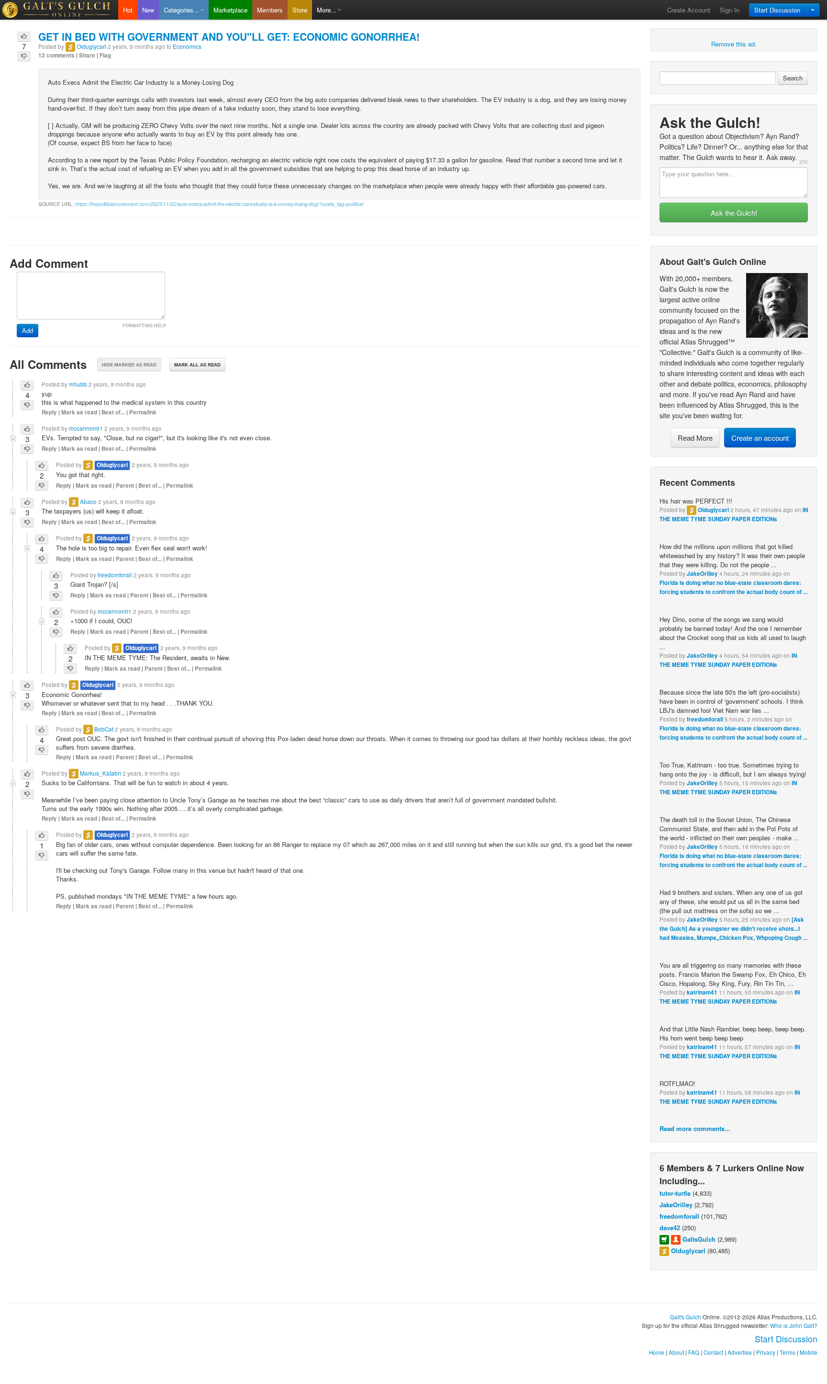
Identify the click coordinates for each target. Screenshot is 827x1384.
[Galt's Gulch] (59, 10)
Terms (787, 1352)
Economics (187, 46)
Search (793, 77)
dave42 (669, 1227)
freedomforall (705, 719)
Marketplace (230, 9)
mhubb (78, 384)
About (676, 1352)
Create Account (688, 9)
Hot (128, 9)
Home (656, 1352)
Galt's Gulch (685, 1317)
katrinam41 (702, 992)
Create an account (760, 438)
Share (87, 55)
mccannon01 (86, 428)
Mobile (808, 1352)
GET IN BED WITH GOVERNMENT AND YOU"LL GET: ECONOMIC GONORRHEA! (229, 36)
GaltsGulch (698, 1239)
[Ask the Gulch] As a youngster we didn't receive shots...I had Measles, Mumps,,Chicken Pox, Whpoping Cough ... (733, 928)
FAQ (693, 1352)
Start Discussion (777, 9)
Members (270, 9)
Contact (713, 1352)
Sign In (729, 9)
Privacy (765, 1352)
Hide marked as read (129, 364)
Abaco (88, 501)
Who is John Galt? (793, 1325)
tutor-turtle (675, 1193)
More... (326, 9)
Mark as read (79, 412)
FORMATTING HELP (144, 325)
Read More (695, 438)
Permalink (142, 412)
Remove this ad (733, 43)
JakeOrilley (702, 574)
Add (27, 330)
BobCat (103, 729)
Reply (49, 412)
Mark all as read (197, 364)
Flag (105, 55)
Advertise (739, 1352)
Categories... (181, 9)
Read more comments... (694, 1128)
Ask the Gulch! (734, 212)
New (148, 9)
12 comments (56, 55)
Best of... (113, 412)
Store (299, 9)
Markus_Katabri (100, 773)
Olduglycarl (713, 510)
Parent (125, 485)
